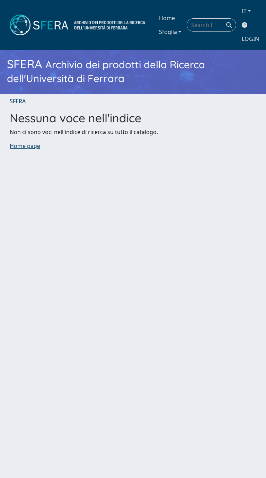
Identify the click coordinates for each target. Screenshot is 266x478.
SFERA (18, 101)
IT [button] (244, 11)
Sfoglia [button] (168, 32)
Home (167, 18)
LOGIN (250, 39)
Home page (25, 146)
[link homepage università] (77, 25)
